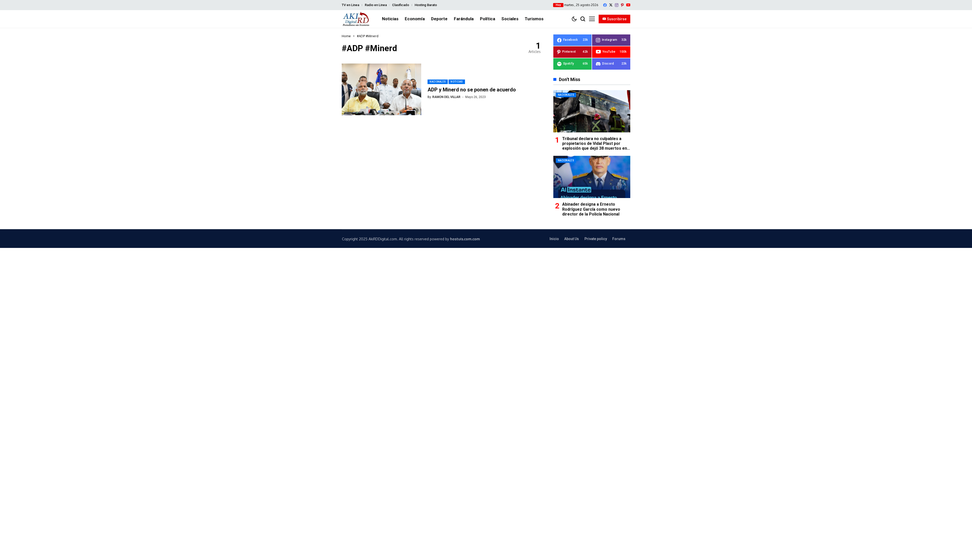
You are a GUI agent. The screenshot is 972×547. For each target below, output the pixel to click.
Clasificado (400, 5)
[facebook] (605, 5)
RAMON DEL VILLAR (446, 97)
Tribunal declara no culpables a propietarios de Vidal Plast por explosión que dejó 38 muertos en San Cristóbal (594, 146)
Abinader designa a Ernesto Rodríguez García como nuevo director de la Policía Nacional (591, 209)
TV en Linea (350, 5)
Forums (618, 239)
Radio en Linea (376, 5)
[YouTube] (628, 5)
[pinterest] (622, 5)
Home (346, 36)
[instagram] (616, 5)
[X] (610, 5)
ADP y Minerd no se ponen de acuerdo (472, 90)
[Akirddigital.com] (356, 19)
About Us (571, 239)
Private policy (595, 239)
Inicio (554, 239)
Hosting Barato (426, 5)
